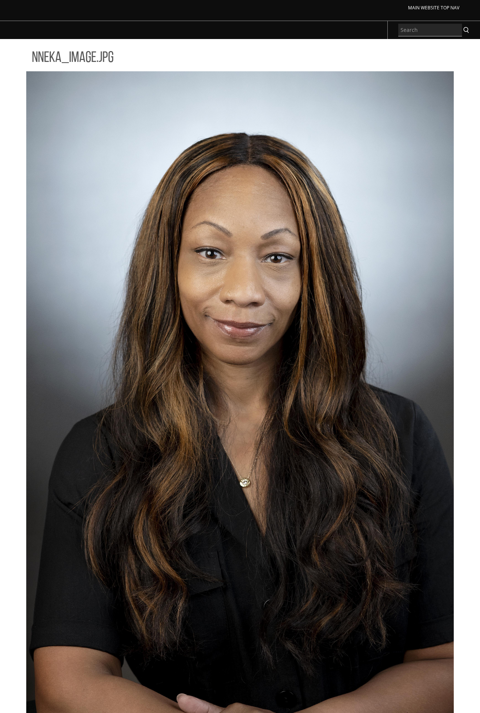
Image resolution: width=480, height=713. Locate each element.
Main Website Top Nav (433, 8)
